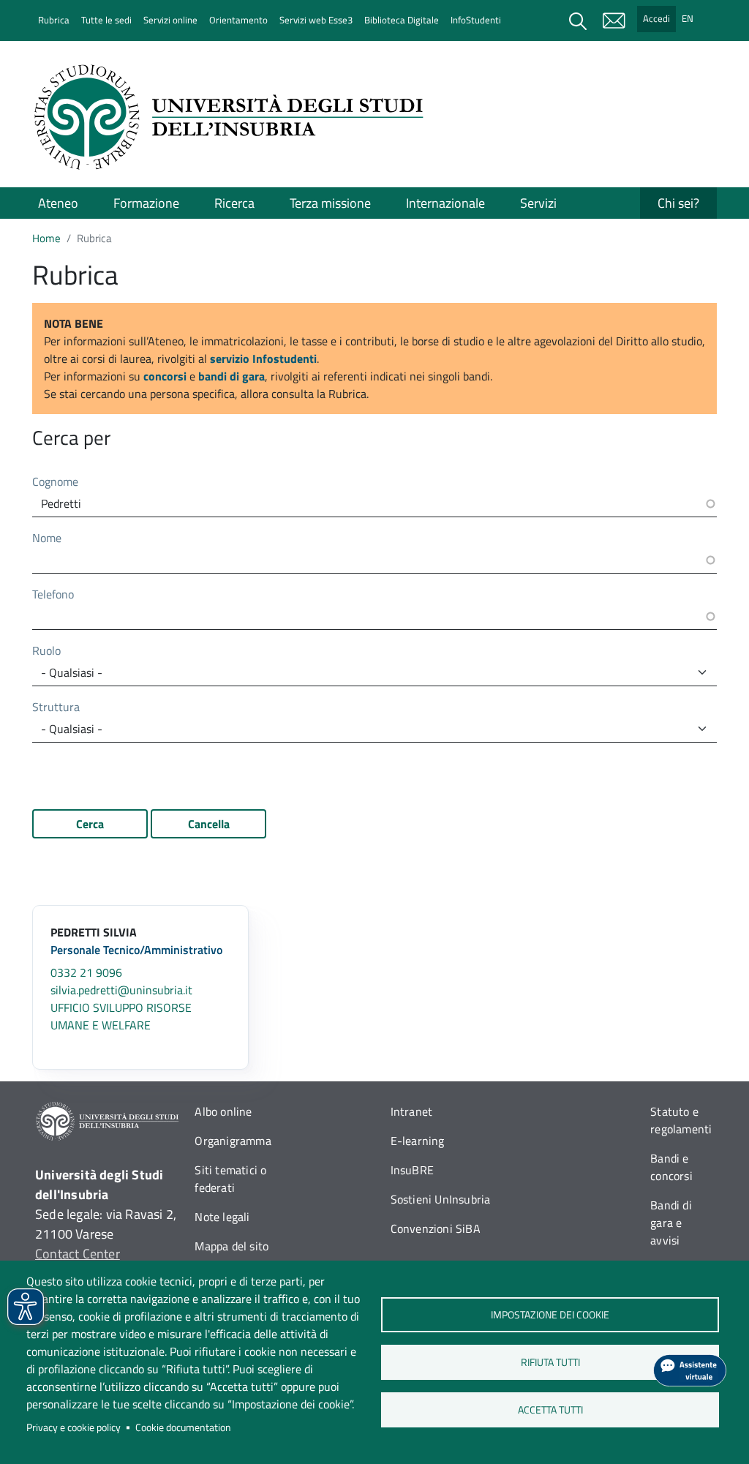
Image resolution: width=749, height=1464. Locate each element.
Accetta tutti (549, 1410)
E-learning (418, 1140)
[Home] (233, 117)
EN (687, 18)
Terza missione (330, 203)
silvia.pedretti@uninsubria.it (121, 990)
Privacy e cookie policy (73, 1427)
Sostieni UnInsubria (441, 1199)
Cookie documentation (183, 1427)
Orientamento (238, 19)
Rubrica (53, 19)
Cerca (90, 824)
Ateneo (58, 203)
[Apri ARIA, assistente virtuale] (690, 1370)
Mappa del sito (231, 1246)
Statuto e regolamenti (681, 1120)
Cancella (209, 824)
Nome (46, 538)
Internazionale (445, 203)
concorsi (165, 376)
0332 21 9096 (86, 972)
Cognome (55, 481)
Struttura (56, 707)
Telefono (53, 594)
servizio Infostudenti (263, 358)
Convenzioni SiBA (436, 1228)
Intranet (412, 1111)
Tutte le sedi (106, 19)
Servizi (538, 203)
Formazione (146, 203)
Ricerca (234, 203)
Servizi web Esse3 (316, 19)
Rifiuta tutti (549, 1362)
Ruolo (46, 650)
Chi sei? (678, 203)
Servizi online (170, 19)
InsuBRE (412, 1170)
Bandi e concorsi (671, 1167)
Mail (613, 20)
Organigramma (233, 1140)
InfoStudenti (476, 19)
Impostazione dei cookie (550, 1314)
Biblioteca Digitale (401, 19)
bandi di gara (231, 376)
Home (46, 238)
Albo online (223, 1111)
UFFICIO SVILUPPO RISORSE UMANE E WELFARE (121, 1016)
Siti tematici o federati (230, 1178)
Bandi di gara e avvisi (671, 1222)
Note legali (222, 1216)
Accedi (656, 18)
